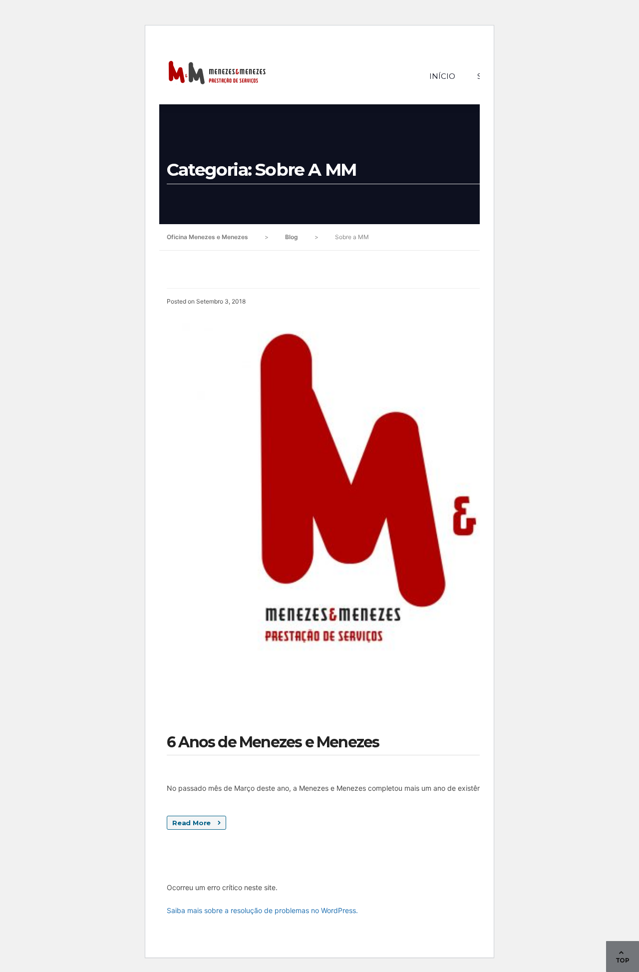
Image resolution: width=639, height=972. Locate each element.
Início (442, 76)
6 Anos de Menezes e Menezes (273, 742)
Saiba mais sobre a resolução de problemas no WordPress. (262, 910)
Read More (192, 823)
